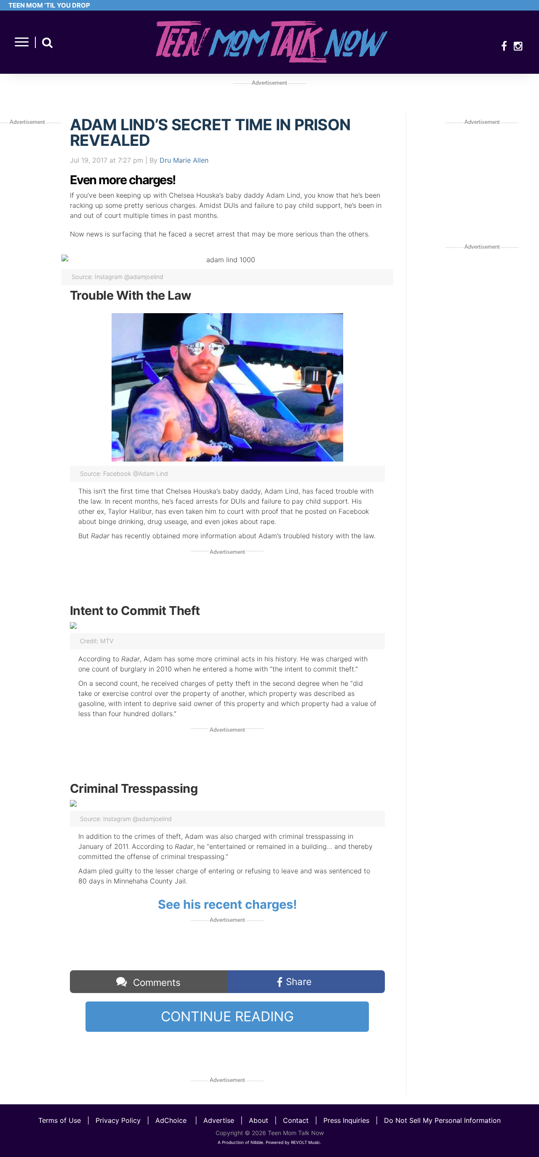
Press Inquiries (346, 1120)
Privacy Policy (118, 1120)
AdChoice (171, 1120)
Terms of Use (59, 1120)
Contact (296, 1120)
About (258, 1120)
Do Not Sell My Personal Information (442, 1120)
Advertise (218, 1120)
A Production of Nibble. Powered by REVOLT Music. (269, 1142)
